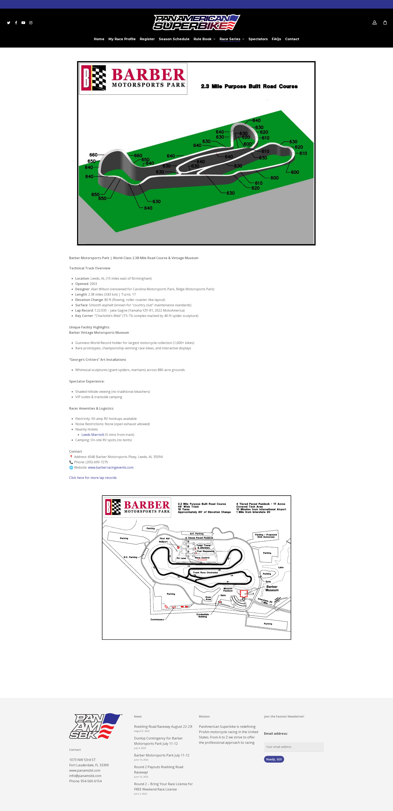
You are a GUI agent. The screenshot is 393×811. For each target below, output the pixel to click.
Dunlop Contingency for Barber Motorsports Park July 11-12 (158, 741)
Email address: (276, 733)
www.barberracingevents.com (110, 467)
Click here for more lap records (93, 477)
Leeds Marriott (92, 434)
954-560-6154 (91, 781)
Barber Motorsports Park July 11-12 (161, 755)
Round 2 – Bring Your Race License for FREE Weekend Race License (163, 787)
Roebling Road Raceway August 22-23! (163, 726)
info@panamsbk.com (85, 775)
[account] (374, 23)
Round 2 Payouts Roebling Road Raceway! (158, 770)
